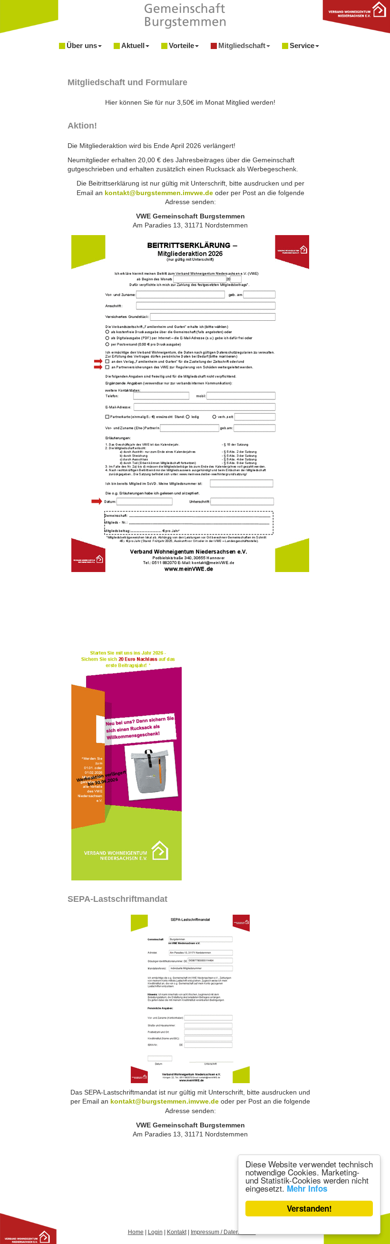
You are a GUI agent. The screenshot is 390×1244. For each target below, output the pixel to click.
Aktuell (133, 45)
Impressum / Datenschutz (223, 1232)
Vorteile (181, 45)
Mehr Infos (307, 1188)
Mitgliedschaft (241, 45)
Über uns (82, 45)
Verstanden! (309, 1208)
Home (136, 1232)
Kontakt (176, 1232)
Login (155, 1232)
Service (302, 45)
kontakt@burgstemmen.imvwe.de (159, 193)
